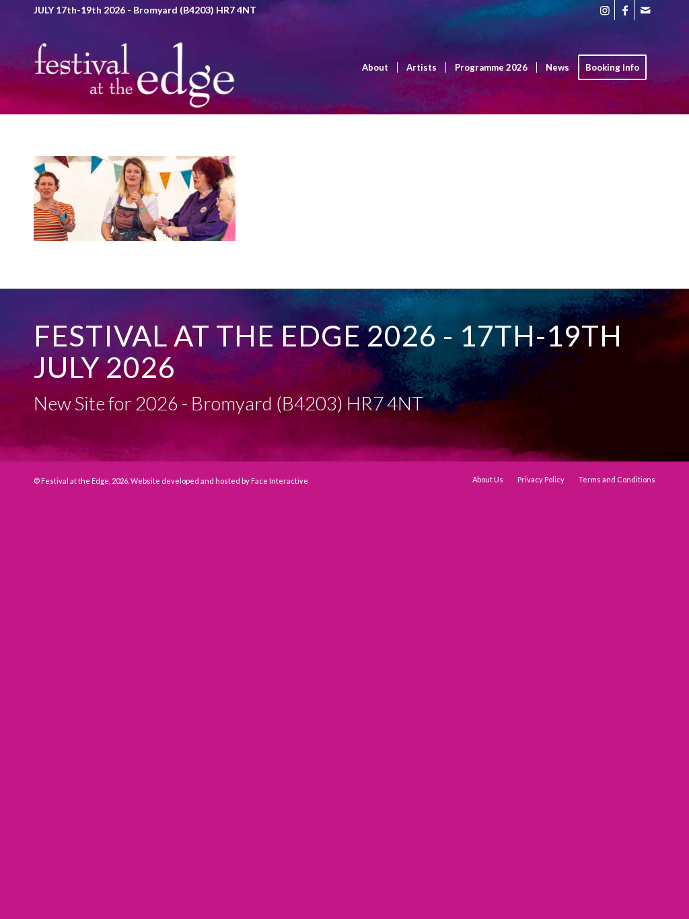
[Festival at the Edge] (134, 87)
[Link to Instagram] (604, 10)
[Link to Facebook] (624, 10)
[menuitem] (375, 67)
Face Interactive (279, 480)
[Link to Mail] (645, 10)
